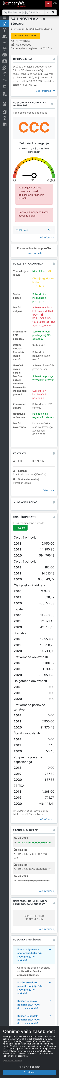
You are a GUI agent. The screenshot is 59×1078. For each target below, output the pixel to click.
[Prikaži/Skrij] (47, 12)
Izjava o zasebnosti (12, 1060)
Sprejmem (29, 1072)
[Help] (55, 3)
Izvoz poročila (34, 253)
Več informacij (44, 90)
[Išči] (53, 12)
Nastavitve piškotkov (29, 1066)
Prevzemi (20, 527)
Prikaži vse (49, 490)
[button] (48, 4)
